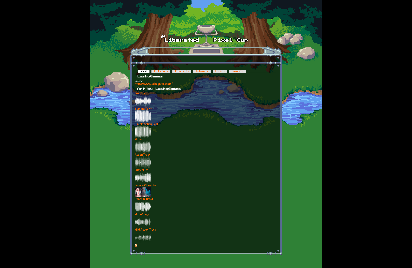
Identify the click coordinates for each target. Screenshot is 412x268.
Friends (220, 71)
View (145, 71)
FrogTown (141, 93)
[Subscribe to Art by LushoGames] (136, 246)
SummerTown (143, 109)
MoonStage (142, 214)
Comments (182, 71)
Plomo (139, 139)
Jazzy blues (141, 170)
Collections (161, 71)
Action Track (142, 155)
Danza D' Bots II (144, 199)
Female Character (145, 185)
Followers (202, 71)
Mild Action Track (145, 230)
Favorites (237, 71)
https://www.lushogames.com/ (154, 84)
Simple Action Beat (146, 124)
